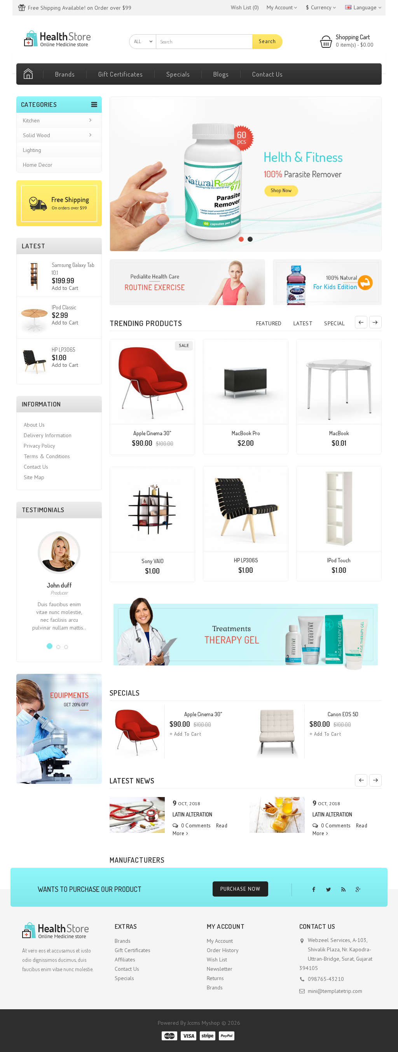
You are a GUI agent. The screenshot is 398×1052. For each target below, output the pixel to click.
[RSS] (343, 889)
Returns (215, 978)
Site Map (34, 477)
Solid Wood (36, 135)
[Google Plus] (358, 889)
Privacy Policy (39, 445)
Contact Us (267, 74)
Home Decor (37, 164)
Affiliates (125, 959)
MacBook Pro (246, 433)
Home (30, 74)
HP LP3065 (63, 349)
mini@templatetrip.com (335, 990)
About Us (34, 424)
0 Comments (195, 825)
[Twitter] (328, 889)
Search (267, 41)
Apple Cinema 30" (152, 433)
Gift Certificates (120, 74)
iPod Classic (64, 307)
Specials (178, 74)
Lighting (32, 150)
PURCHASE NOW (240, 889)
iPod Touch (339, 560)
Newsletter (219, 968)
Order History (223, 950)
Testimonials (43, 510)
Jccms (193, 1022)
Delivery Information (48, 435)
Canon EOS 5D (343, 714)
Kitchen (31, 120)
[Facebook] (313, 889)
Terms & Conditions (47, 456)
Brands (65, 74)
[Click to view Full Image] (136, 814)
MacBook (339, 433)
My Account (220, 940)
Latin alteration (192, 814)
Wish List (217, 959)
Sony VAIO (152, 561)
